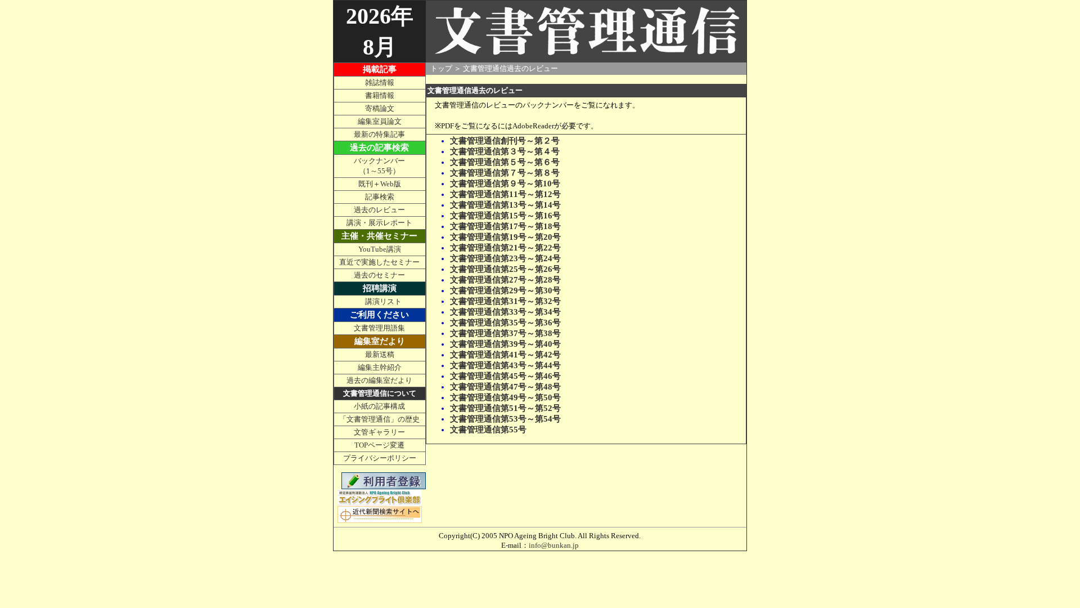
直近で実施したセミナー (379, 262)
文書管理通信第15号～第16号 (505, 215)
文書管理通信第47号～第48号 (505, 386)
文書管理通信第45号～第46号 (505, 376)
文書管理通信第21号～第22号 (505, 247)
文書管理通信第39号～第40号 (505, 343)
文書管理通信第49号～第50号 (505, 397)
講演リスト (383, 301)
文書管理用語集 (379, 328)
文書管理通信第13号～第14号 (505, 204)
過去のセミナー (379, 275)
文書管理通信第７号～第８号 (505, 172)
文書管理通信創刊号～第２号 (505, 140)
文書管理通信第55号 (488, 429)
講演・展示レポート (379, 222)
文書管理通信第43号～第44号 (505, 365)
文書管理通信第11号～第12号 (505, 194)
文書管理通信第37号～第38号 (505, 333)
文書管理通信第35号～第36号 (505, 322)
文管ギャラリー (379, 432)
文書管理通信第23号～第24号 (505, 258)
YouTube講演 (379, 249)
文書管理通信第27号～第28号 (505, 279)
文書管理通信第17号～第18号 (505, 226)
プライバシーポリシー (379, 458)
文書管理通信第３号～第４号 (505, 151)
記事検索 (379, 197)
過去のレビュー (379, 209)
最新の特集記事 (379, 134)
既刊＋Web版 (379, 184)
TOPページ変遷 (379, 445)
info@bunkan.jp (554, 545)
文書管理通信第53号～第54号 (505, 418)
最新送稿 (379, 354)
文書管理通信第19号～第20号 (505, 237)
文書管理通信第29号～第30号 (505, 290)
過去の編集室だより (379, 380)
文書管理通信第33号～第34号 (505, 311)
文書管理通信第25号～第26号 (505, 269)
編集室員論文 (380, 121)
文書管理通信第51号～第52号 (505, 408)
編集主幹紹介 (380, 367)
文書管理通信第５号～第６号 (505, 162)
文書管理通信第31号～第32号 (505, 301)
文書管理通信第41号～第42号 (505, 354)
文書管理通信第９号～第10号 (505, 183)
